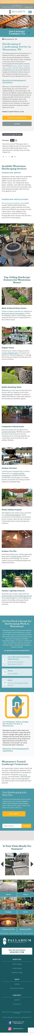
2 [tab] (9, 156)
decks (21, 68)
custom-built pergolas (13, 515)
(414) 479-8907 (13, 674)
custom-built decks (9, 432)
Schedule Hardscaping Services (17, 2)
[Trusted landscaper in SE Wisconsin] (17, 12)
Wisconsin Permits (17, 988)
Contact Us (17, 1004)
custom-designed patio (10, 353)
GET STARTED (14, 814)
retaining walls (7, 394)
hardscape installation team (14, 203)
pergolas (27, 68)
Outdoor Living (17, 972)
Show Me (26, 826)
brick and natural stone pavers (13, 313)
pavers (14, 66)
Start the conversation (17, 118)
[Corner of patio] (20, 864)
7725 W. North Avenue (15, 662)
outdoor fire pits (12, 68)
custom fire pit (16, 556)
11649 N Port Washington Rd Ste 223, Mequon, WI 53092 (17, 1012)
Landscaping (17, 968)
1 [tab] (6, 156)
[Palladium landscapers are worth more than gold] (17, 944)
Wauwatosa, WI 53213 (15, 664)
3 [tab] (12, 156)
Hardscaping (17, 964)
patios (20, 66)
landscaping (15, 70)
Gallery (17, 124)
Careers (17, 1000)
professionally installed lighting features (17, 596)
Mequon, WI (29, 7)
